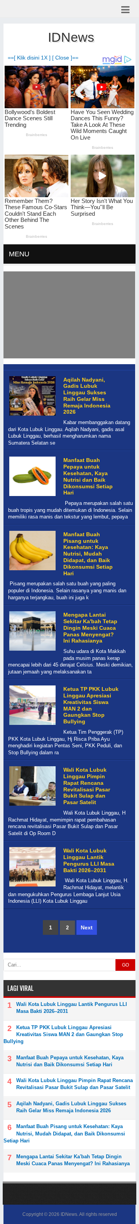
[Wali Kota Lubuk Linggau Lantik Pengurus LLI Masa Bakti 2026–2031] (31, 887)
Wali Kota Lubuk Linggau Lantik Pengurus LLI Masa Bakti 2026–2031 (88, 860)
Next (87, 927)
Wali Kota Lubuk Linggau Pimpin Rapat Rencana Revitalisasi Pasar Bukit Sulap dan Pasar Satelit (86, 786)
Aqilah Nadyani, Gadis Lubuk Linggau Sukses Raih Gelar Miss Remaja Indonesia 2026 (86, 396)
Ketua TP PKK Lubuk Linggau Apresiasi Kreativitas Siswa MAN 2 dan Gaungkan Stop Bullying (91, 705)
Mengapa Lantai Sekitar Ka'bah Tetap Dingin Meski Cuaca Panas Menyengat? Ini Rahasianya (90, 628)
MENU (19, 254)
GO (125, 965)
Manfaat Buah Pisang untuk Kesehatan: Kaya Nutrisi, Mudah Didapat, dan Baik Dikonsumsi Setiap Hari (88, 553)
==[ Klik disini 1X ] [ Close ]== (43, 58)
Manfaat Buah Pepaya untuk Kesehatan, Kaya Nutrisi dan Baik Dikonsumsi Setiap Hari (88, 476)
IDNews (69, 1214)
